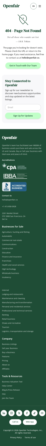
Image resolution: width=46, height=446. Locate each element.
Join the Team (8, 398)
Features (5, 356)
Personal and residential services (16, 306)
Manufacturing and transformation (17, 302)
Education (6, 252)
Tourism (5, 327)
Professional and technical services (17, 310)
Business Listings (9, 344)
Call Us (15, 422)
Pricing (5, 360)
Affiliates (5, 369)
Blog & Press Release (11, 390)
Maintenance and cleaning (13, 298)
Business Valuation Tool (12, 381)
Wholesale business (10, 273)
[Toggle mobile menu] (40, 6)
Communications (9, 244)
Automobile (7, 236)
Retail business (8, 319)
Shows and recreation (11, 323)
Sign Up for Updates (23, 115)
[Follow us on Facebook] (27, 413)
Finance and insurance (12, 256)
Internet (5, 290)
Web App (30, 422)
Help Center (7, 386)
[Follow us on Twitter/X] (19, 413)
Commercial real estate (12, 240)
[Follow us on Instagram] (11, 413)
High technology (9, 269)
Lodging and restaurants (12, 294)
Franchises (6, 261)
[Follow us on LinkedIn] (4, 413)
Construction (7, 248)
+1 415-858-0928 (9, 206)
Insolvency (6, 277)
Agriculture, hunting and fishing (16, 232)
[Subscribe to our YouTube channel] (42, 413)
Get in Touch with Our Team (23, 65)
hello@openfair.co (30, 57)
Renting (5, 315)
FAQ (3, 394)
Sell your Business (10, 348)
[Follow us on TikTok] (34, 413)
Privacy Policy (16, 437)
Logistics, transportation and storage (17, 331)
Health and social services (13, 265)
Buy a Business (8, 352)
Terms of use (30, 437)
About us (6, 364)
